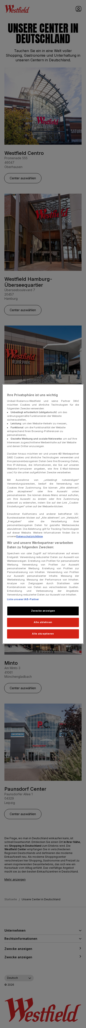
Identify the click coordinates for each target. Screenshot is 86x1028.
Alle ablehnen (43, 622)
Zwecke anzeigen (43, 610)
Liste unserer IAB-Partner (23, 599)
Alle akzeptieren (43, 633)
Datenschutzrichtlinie (29, 536)
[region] (43, 514)
